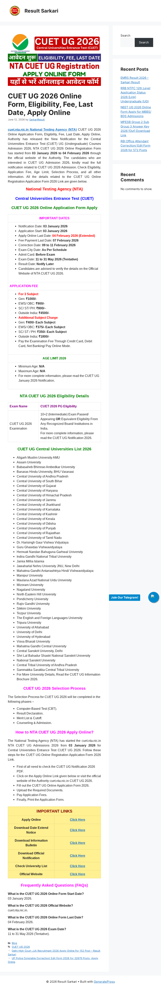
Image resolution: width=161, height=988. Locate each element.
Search (125, 35)
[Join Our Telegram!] (153, 597)
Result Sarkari (41, 11)
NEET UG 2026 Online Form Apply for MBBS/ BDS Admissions (136, 111)
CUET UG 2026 (21, 946)
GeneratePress (104, 981)
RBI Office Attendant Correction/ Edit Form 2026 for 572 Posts (135, 145)
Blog (14, 943)
